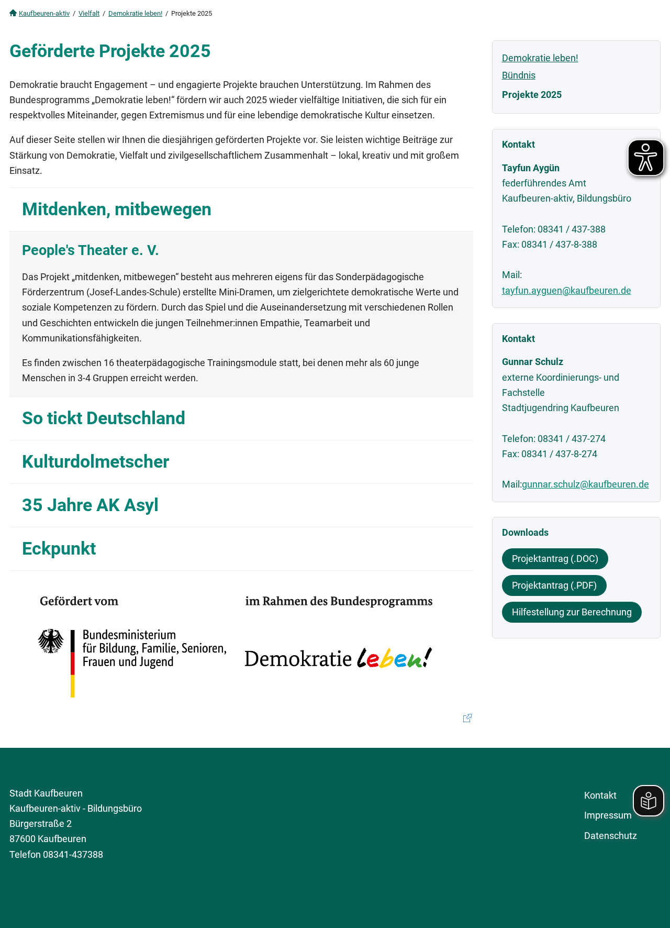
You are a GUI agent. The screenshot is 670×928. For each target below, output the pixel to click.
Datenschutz (610, 835)
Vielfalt (89, 13)
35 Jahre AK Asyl (90, 505)
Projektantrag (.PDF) (554, 585)
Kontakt (600, 795)
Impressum (608, 815)
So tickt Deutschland (103, 418)
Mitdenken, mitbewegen (116, 209)
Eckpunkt (59, 548)
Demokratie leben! (135, 13)
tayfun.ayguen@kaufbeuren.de (566, 290)
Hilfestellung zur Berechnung (572, 611)
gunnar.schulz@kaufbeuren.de (585, 484)
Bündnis (518, 75)
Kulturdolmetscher (95, 461)
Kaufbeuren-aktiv (44, 13)
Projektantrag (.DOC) (555, 558)
